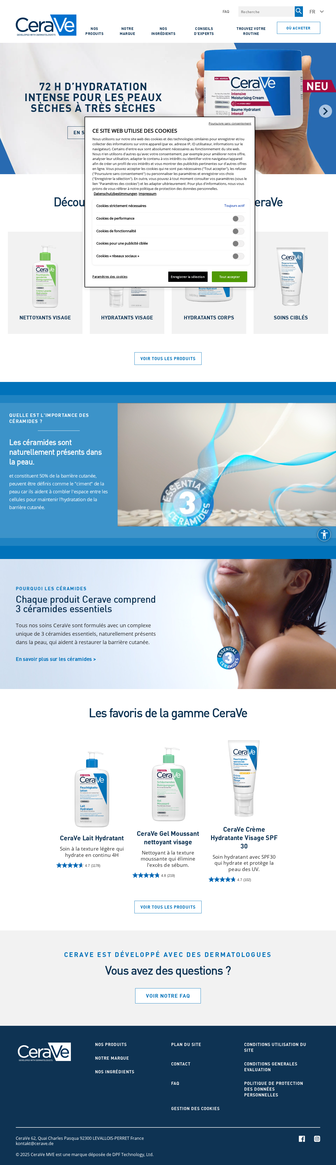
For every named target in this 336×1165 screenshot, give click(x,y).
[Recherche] (299, 11)
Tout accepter (229, 277)
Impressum (147, 193)
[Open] (324, 534)
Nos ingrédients (163, 31)
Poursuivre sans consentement (230, 123)
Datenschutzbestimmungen (115, 193)
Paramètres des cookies (110, 276)
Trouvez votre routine (251, 31)
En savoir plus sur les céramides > (56, 659)
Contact (181, 1063)
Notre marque (127, 31)
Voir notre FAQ (168, 995)
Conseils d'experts (204, 31)
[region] (170, 202)
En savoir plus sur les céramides (56, 523)
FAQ (226, 11)
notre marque (112, 1058)
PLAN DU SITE (186, 1044)
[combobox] (266, 11)
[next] (325, 111)
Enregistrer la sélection (188, 277)
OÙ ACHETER (298, 27)
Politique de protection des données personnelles (273, 1089)
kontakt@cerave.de (35, 1143)
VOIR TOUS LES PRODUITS (168, 358)
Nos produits (94, 31)
